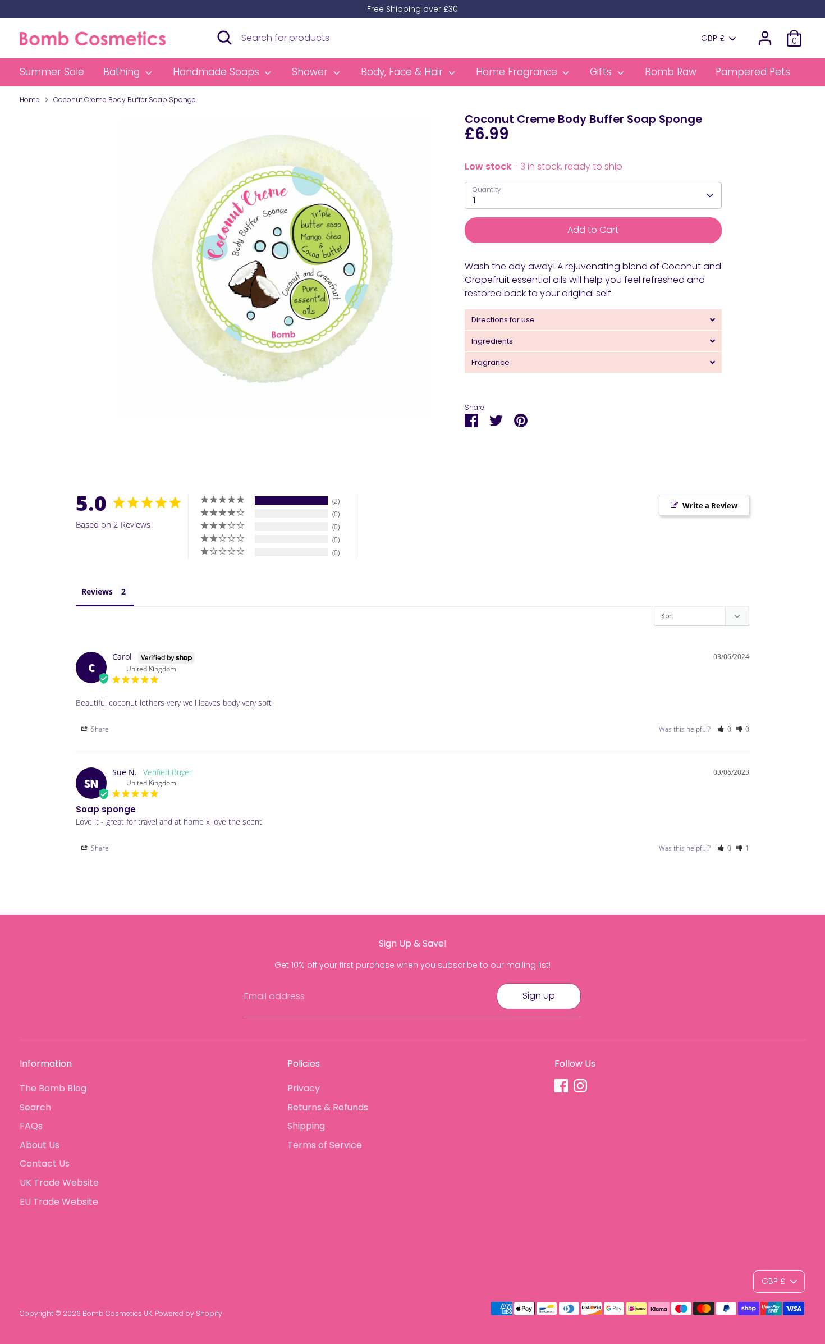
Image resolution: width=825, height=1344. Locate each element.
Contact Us (45, 1163)
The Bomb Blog (53, 1088)
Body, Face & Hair (403, 72)
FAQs (31, 1125)
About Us (39, 1145)
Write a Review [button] (709, 505)
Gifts (602, 72)
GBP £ (713, 38)
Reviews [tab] (97, 591)
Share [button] (99, 729)
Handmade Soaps (217, 72)
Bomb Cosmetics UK (117, 1313)
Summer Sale (52, 72)
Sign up (538, 995)
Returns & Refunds (327, 1107)
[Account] (765, 38)
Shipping (306, 1125)
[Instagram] (580, 1085)
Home (30, 99)
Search (35, 1107)
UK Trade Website (59, 1182)
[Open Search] (224, 37)
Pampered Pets (753, 72)
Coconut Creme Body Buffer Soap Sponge (124, 99)
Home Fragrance (518, 72)
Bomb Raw (670, 72)
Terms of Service (324, 1145)
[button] (724, 729)
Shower (311, 72)
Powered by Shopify (188, 1313)
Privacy (303, 1088)
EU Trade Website (59, 1201)
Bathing (123, 72)
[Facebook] (561, 1085)
